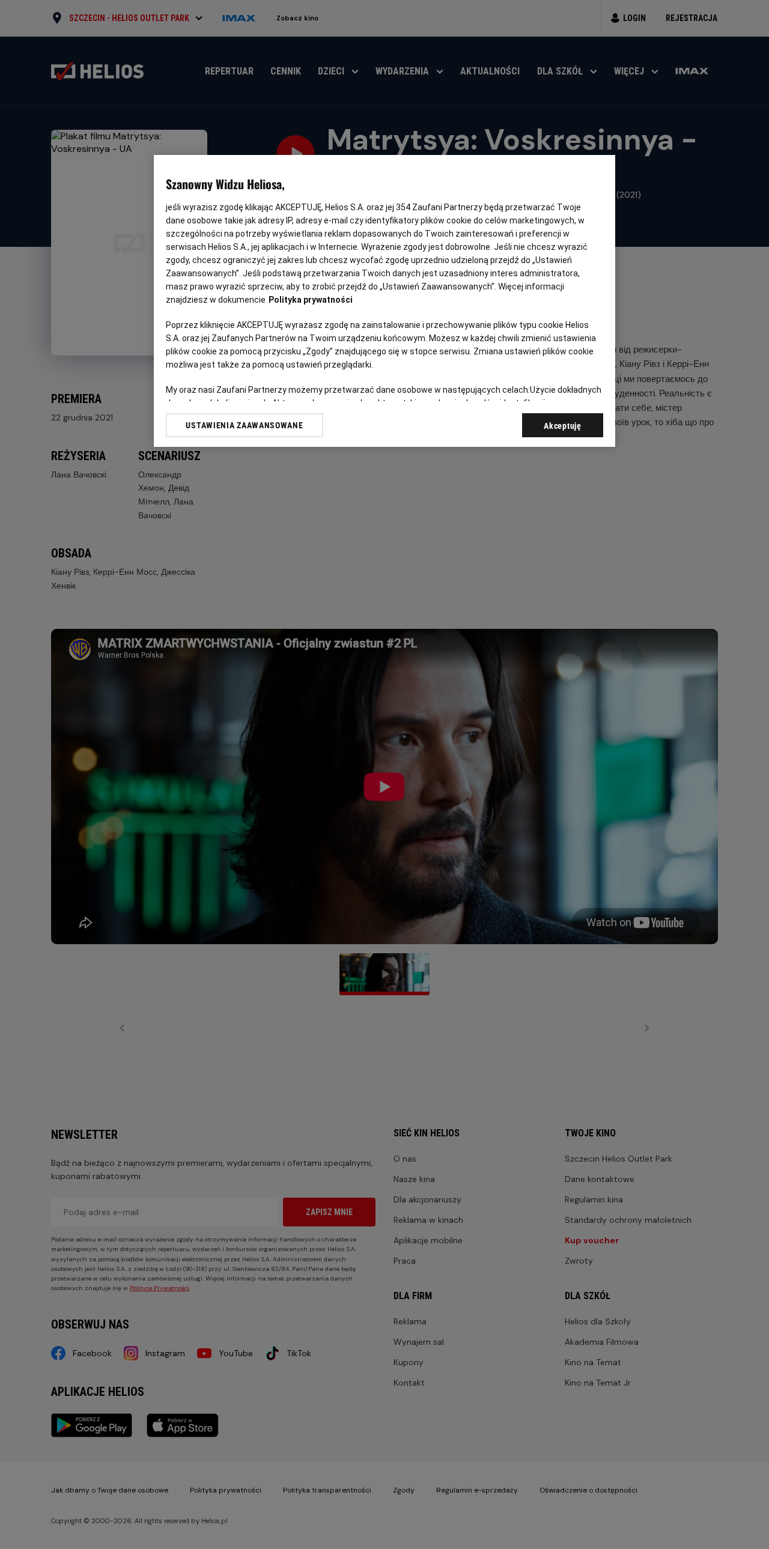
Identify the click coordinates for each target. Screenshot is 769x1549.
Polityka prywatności (311, 300)
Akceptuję (562, 426)
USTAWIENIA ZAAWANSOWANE (244, 425)
